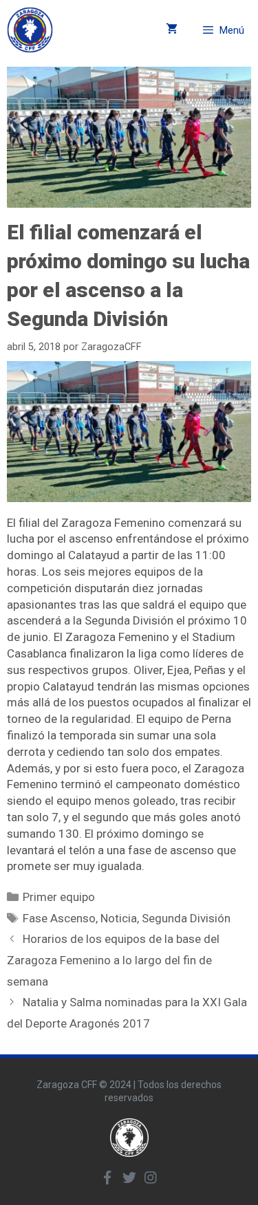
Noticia (118, 918)
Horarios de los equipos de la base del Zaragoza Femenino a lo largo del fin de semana (113, 960)
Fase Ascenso (59, 918)
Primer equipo (59, 897)
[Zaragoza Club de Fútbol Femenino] (30, 30)
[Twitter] (129, 1177)
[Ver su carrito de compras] (171, 30)
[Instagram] (151, 1177)
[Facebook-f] (108, 1177)
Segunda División (186, 918)
